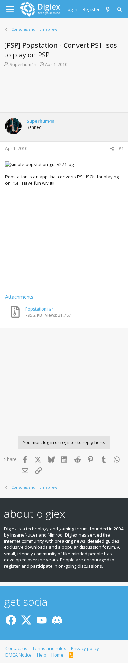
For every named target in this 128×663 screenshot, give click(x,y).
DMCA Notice (18, 655)
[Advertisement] (64, 92)
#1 (121, 148)
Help (41, 655)
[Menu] (10, 9)
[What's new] (108, 9)
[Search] (120, 9)
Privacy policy (85, 648)
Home (57, 655)
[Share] (112, 149)
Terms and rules (49, 648)
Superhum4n (23, 64)
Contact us (16, 648)
